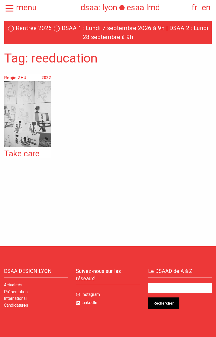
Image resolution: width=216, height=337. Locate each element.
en (206, 7)
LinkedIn (89, 302)
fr (195, 7)
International (15, 298)
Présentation (16, 292)
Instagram (90, 294)
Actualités (13, 285)
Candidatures (16, 305)
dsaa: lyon (99, 7)
